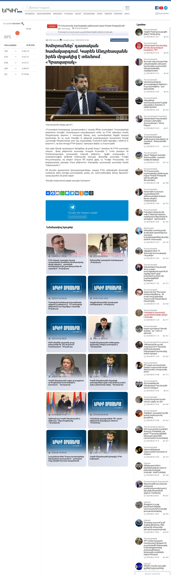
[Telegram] (166, 8)
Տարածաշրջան (89, 14)
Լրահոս (141, 24)
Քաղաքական (30, 14)
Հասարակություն (44, 14)
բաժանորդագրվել (77, 217)
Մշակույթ (118, 14)
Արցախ (99, 14)
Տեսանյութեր (164, 13)
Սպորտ (126, 14)
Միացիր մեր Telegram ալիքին (83, 212)
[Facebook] (156, 8)
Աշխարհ (78, 14)
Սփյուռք (108, 14)
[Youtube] (161, 8)
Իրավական (68, 14)
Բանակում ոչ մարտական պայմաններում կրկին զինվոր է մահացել (85, 26)
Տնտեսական (57, 14)
